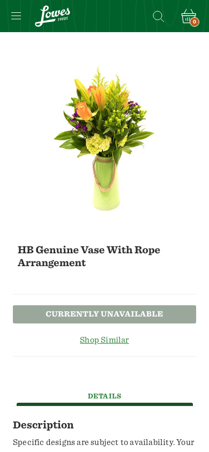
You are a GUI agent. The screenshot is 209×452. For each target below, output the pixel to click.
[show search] (158, 16)
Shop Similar (104, 340)
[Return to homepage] (52, 16)
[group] (104, 138)
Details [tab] (105, 396)
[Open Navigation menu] (16, 16)
